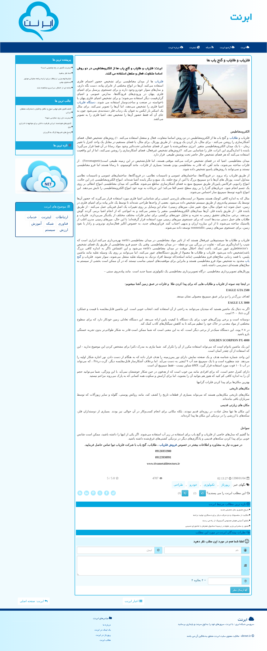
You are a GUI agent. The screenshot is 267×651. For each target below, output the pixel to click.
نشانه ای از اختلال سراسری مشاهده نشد (54, 88)
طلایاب (233, 137)
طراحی (178, 484)
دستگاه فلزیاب (86, 102)
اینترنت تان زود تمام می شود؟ (58, 118)
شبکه (209, 47)
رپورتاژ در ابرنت (103, 635)
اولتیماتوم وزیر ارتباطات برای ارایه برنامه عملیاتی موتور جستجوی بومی (47, 80)
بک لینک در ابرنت (102, 630)
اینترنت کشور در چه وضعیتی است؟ (56, 68)
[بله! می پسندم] (202, 493)
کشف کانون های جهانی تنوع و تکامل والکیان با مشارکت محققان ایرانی (45, 111)
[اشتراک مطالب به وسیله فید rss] (80, 492)
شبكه (50, 223)
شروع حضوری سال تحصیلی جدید (234, 510)
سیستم (50, 230)
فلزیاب (159, 81)
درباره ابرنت (174, 47)
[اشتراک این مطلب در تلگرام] (113, 492)
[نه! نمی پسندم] (185, 493)
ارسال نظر (239, 590)
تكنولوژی (209, 484)
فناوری (63, 223)
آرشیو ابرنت (226, 47)
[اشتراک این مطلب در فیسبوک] (107, 492)
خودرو (193, 484)
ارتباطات (62, 217)
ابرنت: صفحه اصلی (32, 601)
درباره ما (107, 625)
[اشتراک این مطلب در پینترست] (93, 492)
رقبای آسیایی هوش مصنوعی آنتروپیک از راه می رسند (225, 521)
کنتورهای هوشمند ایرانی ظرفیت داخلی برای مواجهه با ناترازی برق (45, 125)
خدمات (32, 217)
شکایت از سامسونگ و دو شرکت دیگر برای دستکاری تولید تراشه (221, 515)
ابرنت (241, 17)
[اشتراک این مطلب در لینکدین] (86, 492)
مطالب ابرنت (105, 640)
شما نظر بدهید (65, 73)
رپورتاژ (225, 484)
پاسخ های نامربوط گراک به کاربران (57, 132)
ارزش (64, 230)
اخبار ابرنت (132, 601)
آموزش (36, 223)
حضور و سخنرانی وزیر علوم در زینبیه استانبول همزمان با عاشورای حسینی (217, 526)
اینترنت (193, 47)
